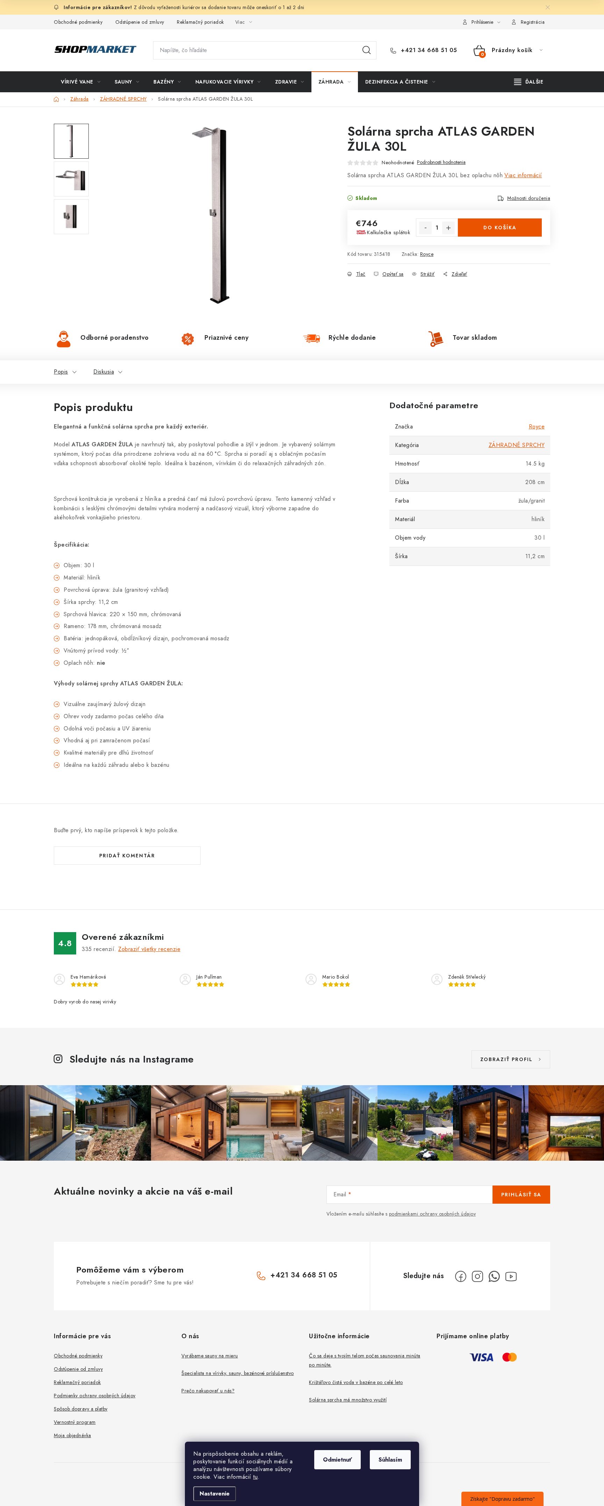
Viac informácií (523, 175)
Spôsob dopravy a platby (81, 1408)
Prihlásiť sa (521, 1194)
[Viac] (529, 81)
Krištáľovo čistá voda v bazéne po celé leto (356, 1382)
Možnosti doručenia (528, 198)
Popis (61, 372)
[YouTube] (511, 1276)
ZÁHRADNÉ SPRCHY (517, 445)
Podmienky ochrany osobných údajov (95, 1395)
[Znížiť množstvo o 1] (425, 228)
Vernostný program (75, 1422)
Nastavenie (215, 1494)
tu (255, 1477)
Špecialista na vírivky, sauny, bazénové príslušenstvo (237, 1373)
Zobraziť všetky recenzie (149, 949)
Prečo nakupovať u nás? (208, 1390)
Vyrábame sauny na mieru (209, 1355)
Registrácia (533, 22)
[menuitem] (80, 81)
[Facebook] (460, 1276)
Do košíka (500, 227)
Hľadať (366, 50)
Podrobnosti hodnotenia (441, 162)
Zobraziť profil (506, 1059)
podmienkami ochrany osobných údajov (432, 1213)
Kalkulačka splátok (388, 232)
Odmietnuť (337, 1460)
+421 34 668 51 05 (428, 50)
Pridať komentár (127, 855)
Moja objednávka (72, 1435)
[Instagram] (477, 1276)
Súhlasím (390, 1460)
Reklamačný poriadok (200, 22)
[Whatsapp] (494, 1276)
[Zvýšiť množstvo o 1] (448, 228)
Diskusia (103, 372)
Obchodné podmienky (78, 22)
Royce (427, 254)
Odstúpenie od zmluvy (139, 22)
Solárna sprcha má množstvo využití (348, 1399)
